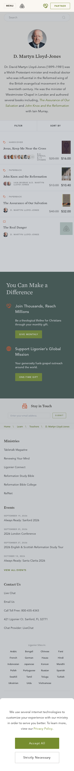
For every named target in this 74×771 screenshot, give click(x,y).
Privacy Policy (43, 729)
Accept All (37, 743)
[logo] (22, 6)
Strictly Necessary (37, 758)
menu (10, 5)
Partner (60, 6)
